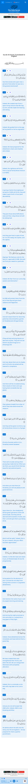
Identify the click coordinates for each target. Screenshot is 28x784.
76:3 (4, 116)
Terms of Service (20, 774)
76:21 (4, 496)
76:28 (4, 647)
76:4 (4, 135)
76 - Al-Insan (8, 2)
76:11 (4, 287)
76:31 (4, 716)
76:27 (4, 625)
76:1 (4, 70)
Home (5, 774)
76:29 (4, 673)
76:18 (4, 434)
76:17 (4, 414)
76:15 (4, 372)
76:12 (4, 308)
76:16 (4, 396)
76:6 (4, 179)
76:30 (4, 694)
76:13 (4, 327)
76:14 (4, 351)
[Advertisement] (14, 35)
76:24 (4, 567)
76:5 (4, 157)
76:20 (4, 474)
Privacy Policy (14, 774)
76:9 (4, 246)
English (16, 2)
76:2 (4, 92)
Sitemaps (9, 774)
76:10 (4, 267)
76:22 (4, 527)
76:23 (4, 548)
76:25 (4, 591)
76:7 (4, 202)
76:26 (4, 607)
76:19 (4, 450)
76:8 (4, 224)
